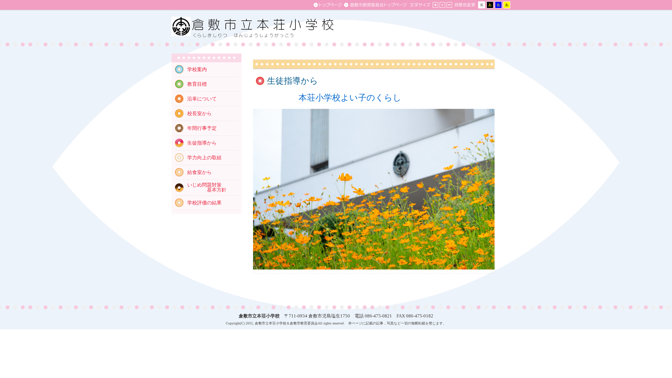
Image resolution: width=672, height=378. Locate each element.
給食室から (199, 172)
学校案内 (197, 69)
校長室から (199, 113)
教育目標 (197, 84)
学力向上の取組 (204, 157)
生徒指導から (202, 143)
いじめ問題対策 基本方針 (206, 187)
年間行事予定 (202, 128)
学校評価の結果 (204, 202)
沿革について (202, 99)
